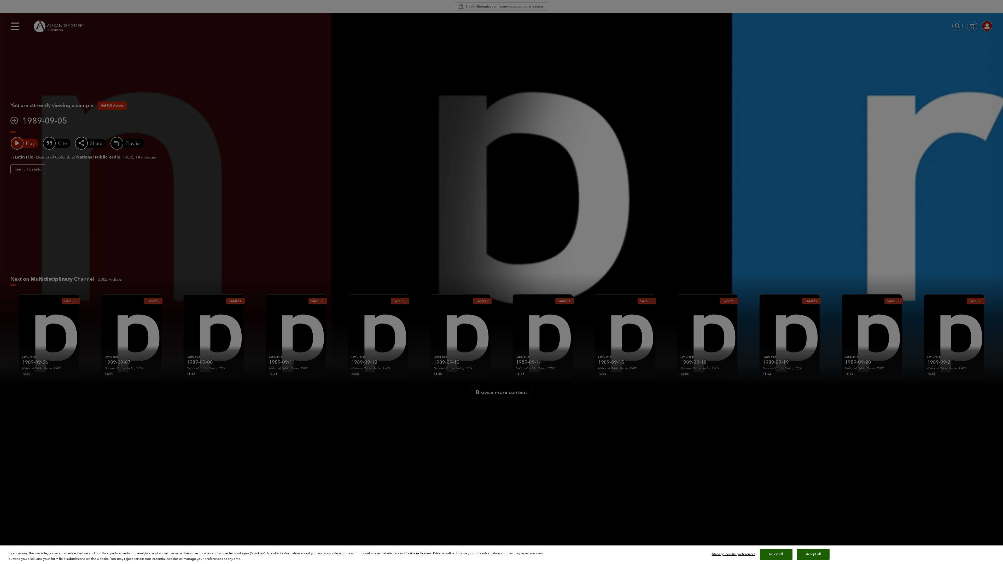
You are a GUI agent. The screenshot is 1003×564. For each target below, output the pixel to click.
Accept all (813, 554)
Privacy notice (443, 553)
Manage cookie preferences (733, 554)
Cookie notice (414, 553)
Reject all (776, 554)
